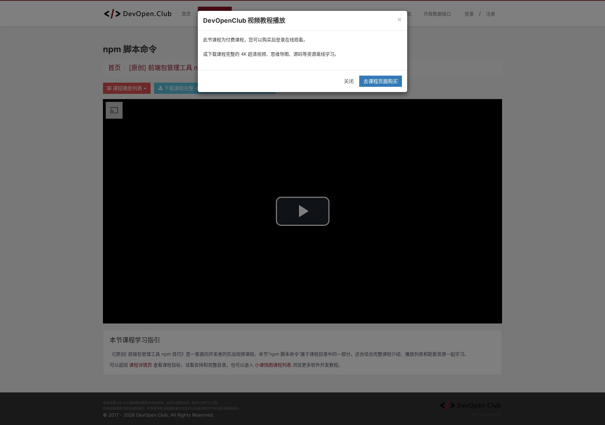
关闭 (349, 81)
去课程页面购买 (380, 81)
